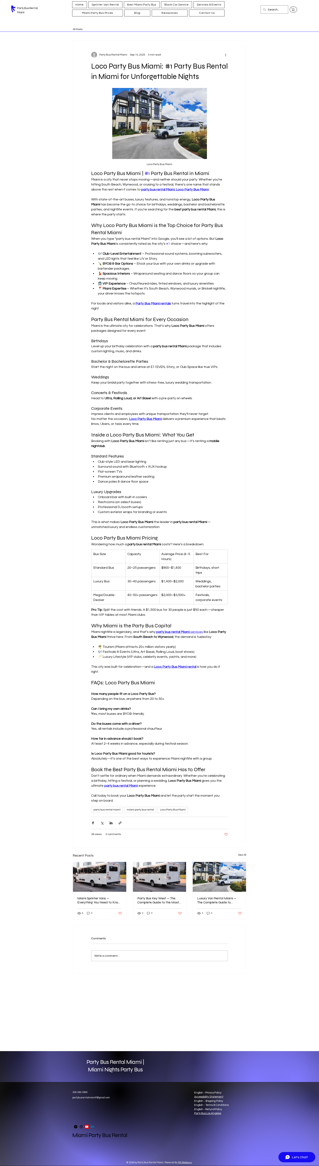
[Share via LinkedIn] (111, 823)
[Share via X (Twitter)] (102, 823)
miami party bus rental (140, 809)
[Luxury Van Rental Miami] (219, 877)
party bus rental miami (107, 809)
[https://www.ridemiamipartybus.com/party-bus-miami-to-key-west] (159, 877)
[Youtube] (87, 1127)
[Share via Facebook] (93, 823)
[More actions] (225, 55)
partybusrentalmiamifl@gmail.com (91, 1097)
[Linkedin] (92, 1127)
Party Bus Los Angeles (207, 1113)
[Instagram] (81, 1127)
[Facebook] (76, 1127)
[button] (293, 9)
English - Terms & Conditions (211, 1105)
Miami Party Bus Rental (99, 1135)
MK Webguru (185, 1162)
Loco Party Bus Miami (173, 809)
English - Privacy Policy (207, 1092)
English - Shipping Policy (208, 1101)
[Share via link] (120, 823)
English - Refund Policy (208, 1109)
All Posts (78, 29)
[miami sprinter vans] (99, 877)
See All (242, 855)
